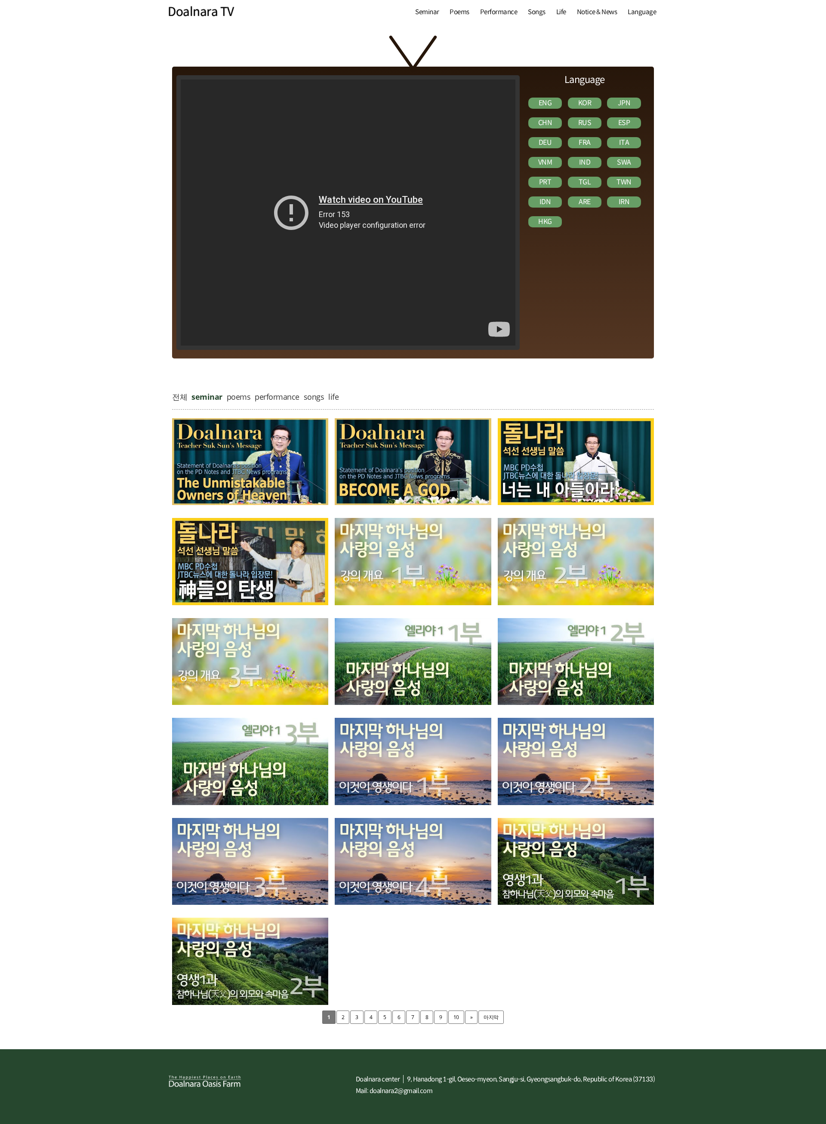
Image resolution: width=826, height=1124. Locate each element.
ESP (624, 122)
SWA (624, 162)
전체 (179, 397)
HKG (545, 221)
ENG (545, 102)
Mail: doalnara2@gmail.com (394, 1091)
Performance (499, 12)
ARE (585, 201)
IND (585, 162)
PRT (545, 182)
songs (314, 397)
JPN (624, 102)
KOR (585, 102)
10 (456, 1017)
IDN (545, 201)
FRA (585, 142)
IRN (624, 201)
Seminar (427, 12)
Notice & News (597, 12)
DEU (545, 142)
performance (277, 397)
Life (561, 12)
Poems (459, 12)
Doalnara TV (201, 11)
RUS (585, 122)
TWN (624, 182)
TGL (585, 182)
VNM (545, 162)
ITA (624, 142)
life (333, 397)
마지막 (491, 1017)
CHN (545, 122)
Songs (537, 12)
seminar (206, 397)
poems (239, 397)
